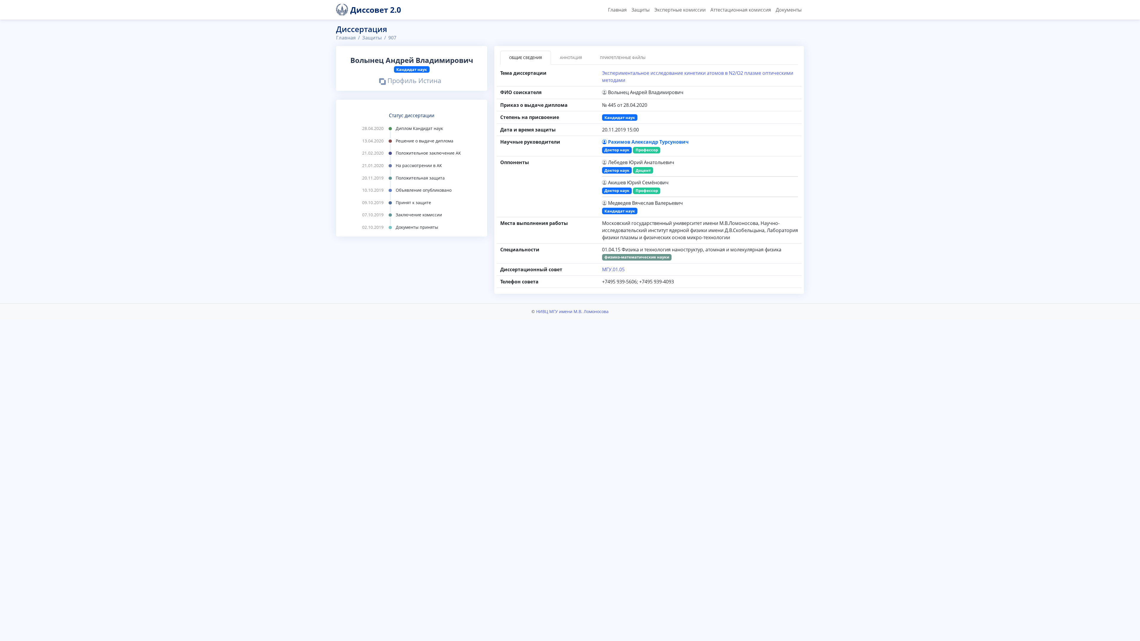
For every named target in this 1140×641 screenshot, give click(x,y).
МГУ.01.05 (613, 269)
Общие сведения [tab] (525, 57)
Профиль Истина (413, 81)
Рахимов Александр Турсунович (648, 142)
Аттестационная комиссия (740, 10)
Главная (617, 10)
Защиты (640, 10)
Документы (789, 10)
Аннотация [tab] (571, 57)
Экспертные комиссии (680, 10)
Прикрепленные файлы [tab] (622, 57)
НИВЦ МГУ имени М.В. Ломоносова (572, 311)
